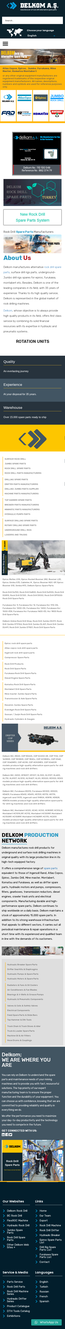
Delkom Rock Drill (17, 1211)
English (44, 1282)
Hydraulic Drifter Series (17, 1300)
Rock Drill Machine (50, 1225)
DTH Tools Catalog (18, 1311)
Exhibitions (13, 1316)
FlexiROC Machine (17, 1220)
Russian (44, 1291)
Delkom (7, 310)
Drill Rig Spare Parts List (48, 1248)
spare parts (51, 868)
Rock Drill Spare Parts (16, 1239)
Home (43, 1211)
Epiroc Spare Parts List (51, 1241)
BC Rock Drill (14, 1215)
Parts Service (15, 1282)
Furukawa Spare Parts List (49, 1256)
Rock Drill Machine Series (17, 1293)
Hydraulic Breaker (50, 1235)
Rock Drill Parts (16, 1286)
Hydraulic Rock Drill (18, 1225)
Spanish (44, 1301)
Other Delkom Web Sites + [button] (18, 1246)
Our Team (45, 1215)
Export (44, 1220)
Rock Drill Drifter (49, 1230)
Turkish (44, 1286)
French (44, 1296)
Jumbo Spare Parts (15, 1231)
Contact (45, 1262)
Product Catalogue (18, 1306)
